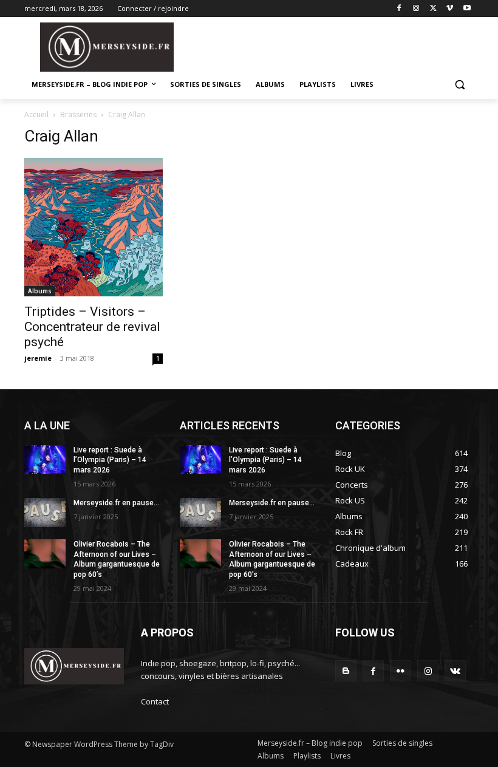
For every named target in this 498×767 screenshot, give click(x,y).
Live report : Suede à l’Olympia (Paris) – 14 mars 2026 (109, 460)
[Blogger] (345, 670)
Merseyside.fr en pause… (116, 503)
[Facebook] (399, 9)
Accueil (36, 114)
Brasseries (78, 114)
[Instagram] (416, 9)
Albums (40, 291)
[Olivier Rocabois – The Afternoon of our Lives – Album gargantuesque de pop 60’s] (45, 553)
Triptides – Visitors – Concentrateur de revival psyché (92, 326)
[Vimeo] (450, 9)
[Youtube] (467, 9)
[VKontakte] (455, 670)
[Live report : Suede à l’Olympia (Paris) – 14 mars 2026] (45, 459)
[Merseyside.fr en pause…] (45, 512)
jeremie (38, 358)
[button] (459, 84)
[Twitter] (433, 9)
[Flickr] (400, 670)
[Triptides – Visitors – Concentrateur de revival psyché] (93, 227)
